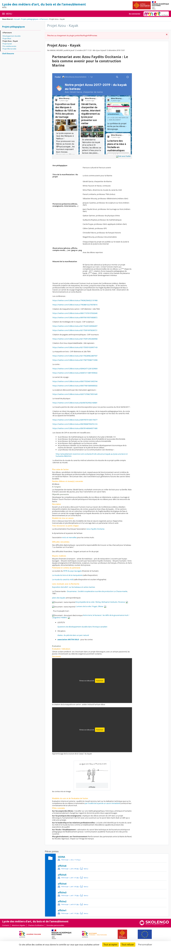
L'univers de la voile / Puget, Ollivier (89, 606)
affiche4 (62, 883)
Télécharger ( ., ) (71, 860)
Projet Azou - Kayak (10, 41)
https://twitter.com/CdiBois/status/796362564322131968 (75, 300)
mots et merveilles (69, 537)
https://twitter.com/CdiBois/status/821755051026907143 (75, 347)
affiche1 (62, 910)
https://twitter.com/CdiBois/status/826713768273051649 (75, 394)
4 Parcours (44, 19)
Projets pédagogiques (29, 19)
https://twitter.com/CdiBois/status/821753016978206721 (75, 330)
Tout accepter (110, 944)
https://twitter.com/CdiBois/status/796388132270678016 (75, 304)
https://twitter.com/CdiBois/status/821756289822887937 (75, 356)
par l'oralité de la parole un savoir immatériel (102, 803)
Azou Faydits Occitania (95, 529)
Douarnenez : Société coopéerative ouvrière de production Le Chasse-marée (97, 591)
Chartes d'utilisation (36, 925)
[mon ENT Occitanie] (156, 14)
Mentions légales (18, 925)
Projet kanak (7, 44)
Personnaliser (145, 944)
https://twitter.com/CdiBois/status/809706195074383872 (75, 317)
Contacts (5, 925)
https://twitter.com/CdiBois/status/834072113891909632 (75, 373)
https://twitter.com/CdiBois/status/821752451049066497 (75, 326)
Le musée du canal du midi (62, 579)
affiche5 (62, 874)
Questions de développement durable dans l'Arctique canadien (82, 626)
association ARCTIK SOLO (68, 639)
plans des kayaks (59, 598)
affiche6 (62, 865)
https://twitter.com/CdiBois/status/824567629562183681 (75, 403)
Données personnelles (55, 925)
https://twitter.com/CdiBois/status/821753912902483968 (75, 339)
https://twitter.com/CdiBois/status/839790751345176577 (75, 420)
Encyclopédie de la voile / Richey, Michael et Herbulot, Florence (100, 602)
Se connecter (134, 14)
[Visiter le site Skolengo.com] (154, 924)
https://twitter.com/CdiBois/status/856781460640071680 (75, 428)
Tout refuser (128, 944)
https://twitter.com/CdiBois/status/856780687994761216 (75, 424)
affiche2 (62, 901)
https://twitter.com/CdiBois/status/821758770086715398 (75, 360)
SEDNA (61, 856)
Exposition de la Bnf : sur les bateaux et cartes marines (73, 587)
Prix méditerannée (9, 46)
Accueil (17, 19)
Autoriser (99, 680)
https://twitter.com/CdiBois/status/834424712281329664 (75, 368)
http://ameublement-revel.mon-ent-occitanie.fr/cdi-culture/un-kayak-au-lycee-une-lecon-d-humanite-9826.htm (92, 455)
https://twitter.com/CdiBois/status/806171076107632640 (75, 313)
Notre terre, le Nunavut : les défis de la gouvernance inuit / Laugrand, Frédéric (90, 616)
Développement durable (12, 36)
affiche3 (62, 892)
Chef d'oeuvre (8, 53)
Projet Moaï (7, 38)
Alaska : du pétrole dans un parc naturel (73, 635)
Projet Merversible (9, 49)
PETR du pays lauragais (72, 571)
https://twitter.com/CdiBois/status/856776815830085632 (75, 385)
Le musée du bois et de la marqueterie (67, 575)
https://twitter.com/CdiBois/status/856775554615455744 (75, 381)
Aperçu (84, 868)
